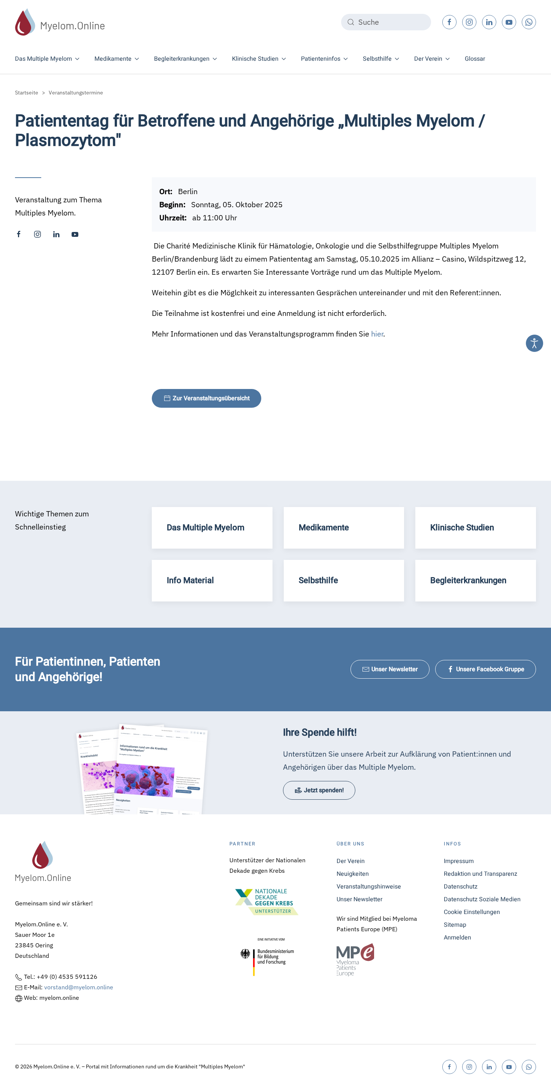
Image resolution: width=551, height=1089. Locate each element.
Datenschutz (461, 886)
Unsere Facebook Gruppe (490, 669)
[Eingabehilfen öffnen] (535, 343)
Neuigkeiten (353, 873)
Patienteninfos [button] (320, 58)
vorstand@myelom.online (78, 987)
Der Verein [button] (428, 58)
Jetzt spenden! (324, 790)
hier (377, 334)
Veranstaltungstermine (76, 92)
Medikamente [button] (113, 58)
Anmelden (457, 937)
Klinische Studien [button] (255, 58)
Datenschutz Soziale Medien (482, 899)
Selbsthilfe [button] (377, 58)
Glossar (475, 58)
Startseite (26, 92)
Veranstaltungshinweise (369, 886)
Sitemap (455, 924)
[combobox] (386, 22)
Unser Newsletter (394, 669)
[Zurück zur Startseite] (60, 21)
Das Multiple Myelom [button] (43, 58)
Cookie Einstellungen (472, 912)
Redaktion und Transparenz (480, 873)
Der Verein (351, 861)
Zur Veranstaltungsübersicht (211, 398)
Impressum (459, 861)
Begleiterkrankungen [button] (182, 58)
